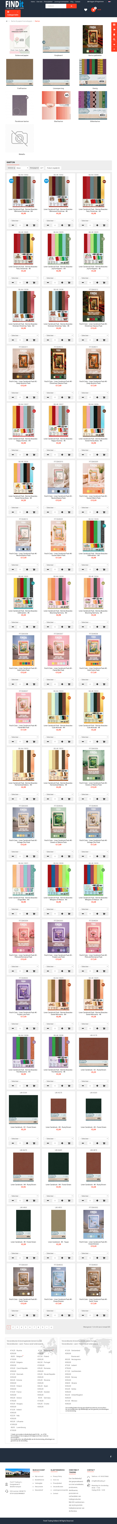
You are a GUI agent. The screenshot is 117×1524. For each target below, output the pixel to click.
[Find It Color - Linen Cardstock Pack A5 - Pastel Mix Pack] (58, 650)
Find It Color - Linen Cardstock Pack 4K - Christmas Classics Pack (58, 382)
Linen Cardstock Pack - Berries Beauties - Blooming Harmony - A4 (58, 612)
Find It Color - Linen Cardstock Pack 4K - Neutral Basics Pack (23, 554)
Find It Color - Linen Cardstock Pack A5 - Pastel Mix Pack (58, 669)
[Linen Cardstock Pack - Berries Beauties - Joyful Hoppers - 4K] (93, 249)
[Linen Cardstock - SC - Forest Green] (23, 1109)
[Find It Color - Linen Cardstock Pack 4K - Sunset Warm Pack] (58, 536)
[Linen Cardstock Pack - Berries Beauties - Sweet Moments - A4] (58, 995)
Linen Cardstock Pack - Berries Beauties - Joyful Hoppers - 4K (93, 268)
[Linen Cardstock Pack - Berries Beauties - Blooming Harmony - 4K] (93, 593)
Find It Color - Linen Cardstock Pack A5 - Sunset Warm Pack (93, 497)
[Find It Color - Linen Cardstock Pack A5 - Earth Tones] (23, 1281)
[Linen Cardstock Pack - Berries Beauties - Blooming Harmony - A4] (58, 593)
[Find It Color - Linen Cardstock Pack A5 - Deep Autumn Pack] (23, 364)
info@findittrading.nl (98, 1481)
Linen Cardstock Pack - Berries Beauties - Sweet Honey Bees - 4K (23, 497)
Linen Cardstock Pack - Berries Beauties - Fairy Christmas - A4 (93, 210)
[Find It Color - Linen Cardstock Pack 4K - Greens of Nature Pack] (58, 823)
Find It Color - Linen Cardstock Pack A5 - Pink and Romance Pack (23, 956)
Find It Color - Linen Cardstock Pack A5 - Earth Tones (23, 1300)
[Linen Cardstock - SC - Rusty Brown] (93, 1052)
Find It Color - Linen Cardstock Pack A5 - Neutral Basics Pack (58, 497)
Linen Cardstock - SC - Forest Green (23, 1127)
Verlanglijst (38, 1483)
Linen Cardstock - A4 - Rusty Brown (23, 1185)
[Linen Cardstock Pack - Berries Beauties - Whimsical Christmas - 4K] (58, 191)
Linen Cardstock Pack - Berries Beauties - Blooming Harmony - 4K (93, 612)
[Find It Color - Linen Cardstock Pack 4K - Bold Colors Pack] (93, 650)
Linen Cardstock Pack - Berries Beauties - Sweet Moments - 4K (93, 1013)
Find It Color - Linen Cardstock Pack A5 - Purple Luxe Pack (58, 956)
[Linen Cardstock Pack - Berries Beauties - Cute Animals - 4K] (93, 708)
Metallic (22, 154)
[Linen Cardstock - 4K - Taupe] (58, 1224)
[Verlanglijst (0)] (86, 10)
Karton (37, 21)
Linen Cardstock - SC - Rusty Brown (93, 1070)
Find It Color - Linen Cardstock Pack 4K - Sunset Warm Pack (58, 554)
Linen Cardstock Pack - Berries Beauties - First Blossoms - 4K (58, 1071)
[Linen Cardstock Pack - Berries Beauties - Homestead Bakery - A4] (23, 765)
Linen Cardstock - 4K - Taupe (58, 1242)
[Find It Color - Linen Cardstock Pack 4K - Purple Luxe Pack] (23, 995)
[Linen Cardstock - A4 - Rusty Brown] (23, 1167)
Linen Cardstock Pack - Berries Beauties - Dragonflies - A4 (23, 899)
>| (51, 1327)
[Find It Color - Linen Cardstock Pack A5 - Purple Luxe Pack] (58, 937)
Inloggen (92, 1)
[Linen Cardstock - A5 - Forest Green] (93, 1109)
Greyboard (58, 55)
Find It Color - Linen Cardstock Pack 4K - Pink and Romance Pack (94, 956)
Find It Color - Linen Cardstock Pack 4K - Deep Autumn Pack (94, 382)
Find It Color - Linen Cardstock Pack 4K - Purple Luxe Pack (23, 1013)
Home (33, 1)
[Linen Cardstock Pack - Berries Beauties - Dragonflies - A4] (23, 880)
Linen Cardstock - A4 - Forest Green (58, 1185)
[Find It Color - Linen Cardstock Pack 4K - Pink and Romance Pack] (93, 937)
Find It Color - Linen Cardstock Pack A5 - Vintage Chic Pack (23, 841)
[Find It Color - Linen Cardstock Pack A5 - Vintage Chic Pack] (23, 823)
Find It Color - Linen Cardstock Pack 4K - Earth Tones (94, 1300)
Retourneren (39, 1486)
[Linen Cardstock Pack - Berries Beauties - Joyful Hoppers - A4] (58, 249)
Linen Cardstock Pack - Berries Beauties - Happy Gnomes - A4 (23, 440)
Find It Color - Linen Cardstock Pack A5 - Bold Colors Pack (23, 669)
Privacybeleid (48, 1)
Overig (95, 88)
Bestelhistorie (39, 1480)
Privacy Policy (57, 1476)
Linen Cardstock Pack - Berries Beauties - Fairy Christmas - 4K (23, 268)
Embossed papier (22, 55)
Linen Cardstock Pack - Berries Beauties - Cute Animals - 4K (93, 726)
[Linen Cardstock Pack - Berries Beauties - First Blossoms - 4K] (58, 1052)
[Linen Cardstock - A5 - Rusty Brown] (58, 1109)
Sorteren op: (11, 168)
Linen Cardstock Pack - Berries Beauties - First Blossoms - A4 (23, 1071)
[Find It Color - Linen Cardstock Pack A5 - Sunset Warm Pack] (93, 478)
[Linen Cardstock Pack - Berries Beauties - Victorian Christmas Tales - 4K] (58, 306)
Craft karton (22, 88)
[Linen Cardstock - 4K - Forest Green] (23, 1224)
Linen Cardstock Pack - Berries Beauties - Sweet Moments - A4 (58, 1013)
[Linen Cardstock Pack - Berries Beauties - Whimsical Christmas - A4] (23, 191)
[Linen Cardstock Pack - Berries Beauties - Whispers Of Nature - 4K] (93, 880)
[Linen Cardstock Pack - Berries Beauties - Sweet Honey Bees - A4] (93, 421)
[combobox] (23, 220)
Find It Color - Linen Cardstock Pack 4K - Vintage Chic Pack (94, 841)
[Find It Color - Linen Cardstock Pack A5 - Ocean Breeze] (93, 1224)
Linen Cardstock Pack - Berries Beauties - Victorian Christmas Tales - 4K (58, 325)
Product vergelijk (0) (53, 168)
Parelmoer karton (22, 121)
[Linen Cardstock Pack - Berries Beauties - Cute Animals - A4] (58, 708)
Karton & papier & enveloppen (21, 21)
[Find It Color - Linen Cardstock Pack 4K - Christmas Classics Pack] (58, 364)
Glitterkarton (95, 121)
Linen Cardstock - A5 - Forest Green (93, 1127)
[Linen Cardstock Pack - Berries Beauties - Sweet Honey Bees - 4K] (23, 478)
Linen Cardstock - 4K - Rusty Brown (93, 1185)
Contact (55, 1493)
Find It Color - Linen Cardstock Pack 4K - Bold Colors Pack (94, 669)
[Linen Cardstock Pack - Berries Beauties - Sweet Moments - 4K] (93, 995)
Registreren (100, 1)
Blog (71, 1)
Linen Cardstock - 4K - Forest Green (23, 1242)
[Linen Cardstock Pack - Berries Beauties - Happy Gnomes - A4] (23, 421)
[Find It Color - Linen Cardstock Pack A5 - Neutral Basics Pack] (58, 478)
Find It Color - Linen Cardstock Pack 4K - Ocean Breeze (58, 1300)
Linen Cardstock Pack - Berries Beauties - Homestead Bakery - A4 (23, 784)
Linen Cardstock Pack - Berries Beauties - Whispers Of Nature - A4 (58, 899)
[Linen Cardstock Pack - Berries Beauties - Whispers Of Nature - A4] (58, 880)
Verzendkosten (58, 1486)
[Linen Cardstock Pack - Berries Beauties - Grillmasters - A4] (93, 536)
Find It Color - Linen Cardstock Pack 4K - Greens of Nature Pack (58, 841)
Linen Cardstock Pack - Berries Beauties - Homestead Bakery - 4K (58, 784)
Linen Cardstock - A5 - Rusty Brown (58, 1127)
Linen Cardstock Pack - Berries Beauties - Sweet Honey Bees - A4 (93, 440)
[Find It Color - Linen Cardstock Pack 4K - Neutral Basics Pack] (23, 536)
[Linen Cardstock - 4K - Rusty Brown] (93, 1167)
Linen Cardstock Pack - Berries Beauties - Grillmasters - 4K (23, 612)
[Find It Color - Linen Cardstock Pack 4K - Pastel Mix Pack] (23, 708)
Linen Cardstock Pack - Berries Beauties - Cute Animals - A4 (58, 726)
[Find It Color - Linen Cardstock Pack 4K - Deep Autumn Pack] (93, 364)
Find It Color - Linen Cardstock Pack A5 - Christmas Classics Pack (93, 325)
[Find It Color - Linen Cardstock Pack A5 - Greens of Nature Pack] (93, 765)
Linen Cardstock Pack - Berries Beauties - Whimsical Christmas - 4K (58, 210)
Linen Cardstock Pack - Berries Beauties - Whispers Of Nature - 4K (93, 899)
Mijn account (39, 1476)
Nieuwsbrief (39, 1490)
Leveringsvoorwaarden (61, 1)
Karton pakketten (95, 55)
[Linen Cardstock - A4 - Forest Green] (58, 1167)
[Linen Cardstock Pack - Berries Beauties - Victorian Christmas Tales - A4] (23, 306)
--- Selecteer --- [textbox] (15, 221)
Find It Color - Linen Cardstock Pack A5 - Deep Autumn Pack (23, 382)
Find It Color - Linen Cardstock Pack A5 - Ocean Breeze (93, 1243)
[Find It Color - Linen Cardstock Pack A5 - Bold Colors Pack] (23, 650)
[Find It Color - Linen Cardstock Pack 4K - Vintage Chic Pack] (93, 823)
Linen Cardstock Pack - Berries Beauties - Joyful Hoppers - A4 (58, 268)
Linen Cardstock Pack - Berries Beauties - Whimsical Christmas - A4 (23, 210)
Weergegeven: (34, 168)
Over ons (39, 1)
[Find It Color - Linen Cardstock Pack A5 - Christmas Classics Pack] (93, 306)
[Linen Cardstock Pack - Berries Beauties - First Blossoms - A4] (23, 1052)
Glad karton (58, 121)
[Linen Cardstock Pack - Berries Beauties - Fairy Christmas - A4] (93, 191)
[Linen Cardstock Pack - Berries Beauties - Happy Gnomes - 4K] (58, 421)
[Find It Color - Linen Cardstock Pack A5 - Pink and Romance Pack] (23, 937)
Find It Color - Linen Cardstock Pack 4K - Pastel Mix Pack (23, 726)
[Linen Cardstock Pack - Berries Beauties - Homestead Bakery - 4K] (58, 765)
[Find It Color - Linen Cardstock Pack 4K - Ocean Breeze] (58, 1281)
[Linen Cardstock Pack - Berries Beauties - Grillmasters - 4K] (23, 593)
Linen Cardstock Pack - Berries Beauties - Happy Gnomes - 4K (58, 440)
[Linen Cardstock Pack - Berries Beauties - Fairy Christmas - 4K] (23, 249)
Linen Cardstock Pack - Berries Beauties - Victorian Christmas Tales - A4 (23, 325)
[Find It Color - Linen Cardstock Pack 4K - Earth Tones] (93, 1281)
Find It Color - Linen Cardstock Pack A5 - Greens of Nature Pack (93, 784)
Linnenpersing (58, 88)
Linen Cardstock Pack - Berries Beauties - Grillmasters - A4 (93, 554)
